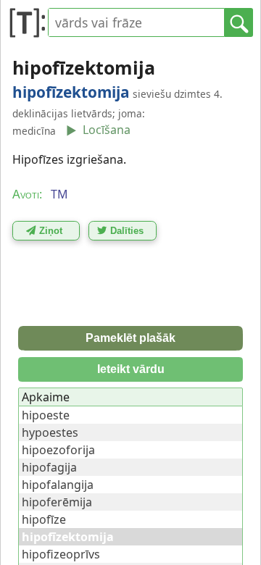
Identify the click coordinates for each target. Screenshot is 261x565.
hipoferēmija (57, 502)
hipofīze (44, 519)
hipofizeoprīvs (61, 554)
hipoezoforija (58, 450)
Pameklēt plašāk (130, 338)
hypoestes (50, 432)
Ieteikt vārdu (131, 369)
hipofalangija (58, 485)
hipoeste (46, 415)
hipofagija (49, 467)
